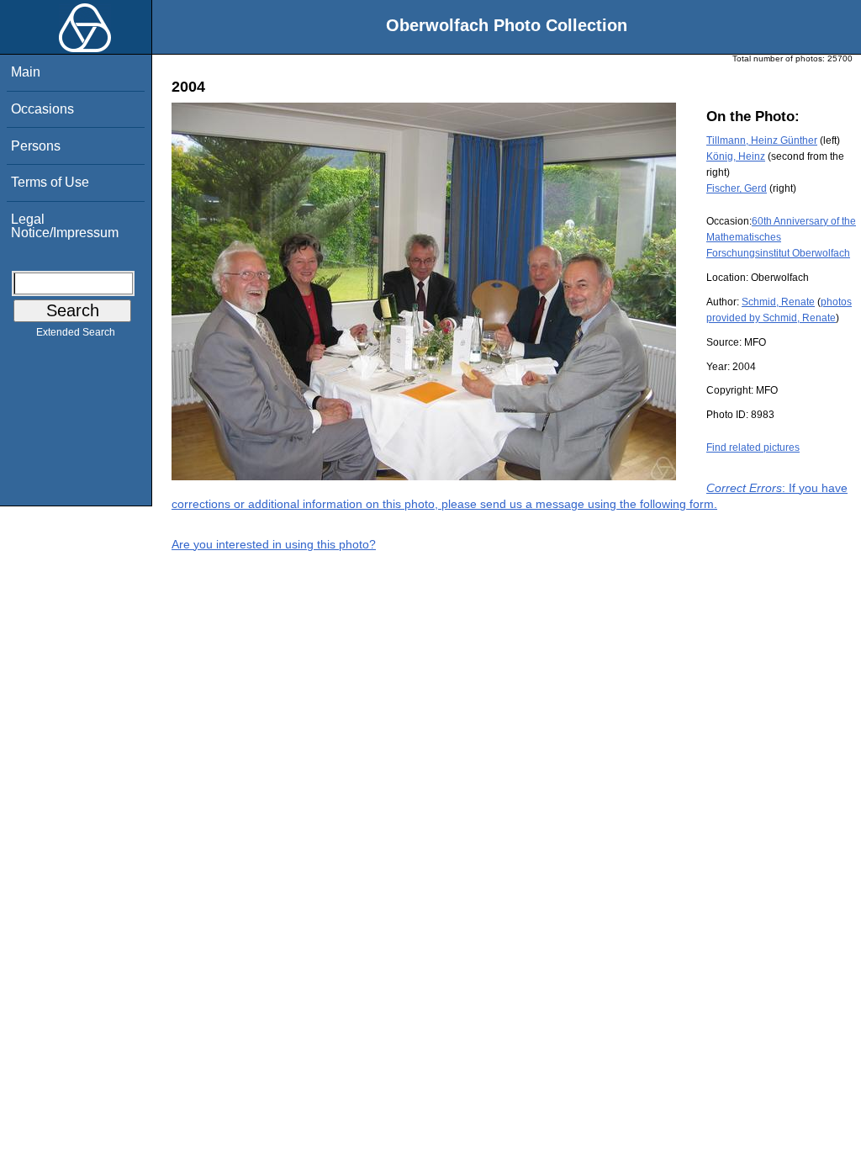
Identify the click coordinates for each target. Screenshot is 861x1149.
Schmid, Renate (778, 302)
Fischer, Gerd (736, 188)
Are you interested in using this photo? (274, 544)
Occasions (42, 109)
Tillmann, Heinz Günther (761, 140)
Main (25, 72)
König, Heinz (735, 156)
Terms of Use (50, 182)
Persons (36, 146)
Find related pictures (753, 447)
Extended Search (75, 332)
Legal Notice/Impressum (65, 226)
